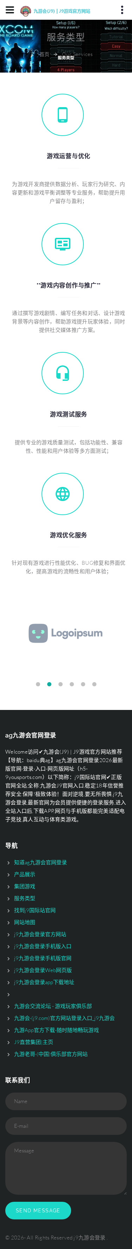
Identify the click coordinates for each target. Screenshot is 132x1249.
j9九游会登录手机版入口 (42, 946)
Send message (38, 1210)
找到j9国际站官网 (35, 910)
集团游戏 (24, 886)
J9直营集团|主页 (33, 1042)
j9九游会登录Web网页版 (43, 970)
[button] (38, 684)
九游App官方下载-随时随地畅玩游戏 (56, 1030)
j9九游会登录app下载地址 (44, 982)
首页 (44, 54)
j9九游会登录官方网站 (40, 934)
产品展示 (24, 874)
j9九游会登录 (89, 1237)
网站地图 (24, 922)
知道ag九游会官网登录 (40, 862)
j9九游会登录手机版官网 (42, 958)
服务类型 (24, 898)
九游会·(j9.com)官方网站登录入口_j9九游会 (64, 1018)
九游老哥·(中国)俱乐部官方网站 (51, 1054)
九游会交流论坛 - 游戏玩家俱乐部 (53, 1006)
